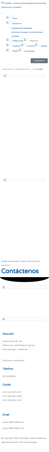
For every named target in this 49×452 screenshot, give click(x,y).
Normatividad (25, 28)
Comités (15, 36)
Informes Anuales (19, 32)
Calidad (14, 28)
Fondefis (39, 69)
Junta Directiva (36, 32)
